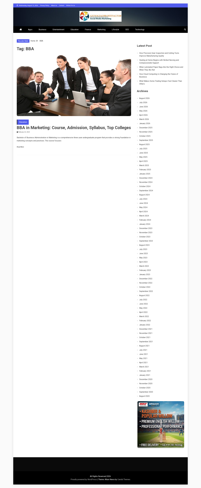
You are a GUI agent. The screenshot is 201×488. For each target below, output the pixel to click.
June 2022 (143, 304)
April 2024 (143, 211)
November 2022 (145, 283)
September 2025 (146, 140)
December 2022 (145, 279)
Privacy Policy (44, 5)
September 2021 (146, 341)
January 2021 (144, 375)
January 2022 (144, 325)
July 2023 (143, 249)
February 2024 (145, 220)
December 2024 (145, 178)
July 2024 (143, 199)
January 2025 (144, 174)
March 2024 (144, 216)
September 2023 (146, 241)
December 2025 (145, 128)
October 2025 (144, 136)
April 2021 (143, 362)
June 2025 (143, 153)
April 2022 (143, 312)
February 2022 (145, 321)
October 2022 (144, 287)
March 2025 (144, 165)
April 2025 (143, 161)
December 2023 (145, 228)
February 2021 (145, 371)
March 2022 (144, 316)
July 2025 (143, 149)
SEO (127, 29)
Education (75, 29)
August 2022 (144, 295)
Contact (61, 5)
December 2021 (145, 329)
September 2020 (146, 392)
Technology (139, 29)
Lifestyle (115, 29)
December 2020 (145, 379)
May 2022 (143, 308)
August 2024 (144, 195)
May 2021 (143, 358)
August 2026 (144, 98)
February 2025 (145, 169)
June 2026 (143, 107)
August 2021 (144, 346)
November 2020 (145, 383)
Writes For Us (70, 5)
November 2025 (145, 132)
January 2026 (144, 123)
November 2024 (145, 182)
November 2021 (145, 333)
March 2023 (144, 266)
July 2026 (143, 102)
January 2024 (144, 224)
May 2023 (143, 258)
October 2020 (144, 388)
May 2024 (143, 207)
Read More (20, 147)
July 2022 (143, 300)
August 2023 (144, 245)
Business (42, 29)
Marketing (101, 29)
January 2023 (144, 274)
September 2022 (146, 291)
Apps (30, 29)
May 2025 (143, 157)
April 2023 (143, 262)
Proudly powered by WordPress (84, 479)
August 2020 (144, 396)
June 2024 (143, 203)
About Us (54, 5)
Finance (88, 29)
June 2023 (143, 253)
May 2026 (143, 111)
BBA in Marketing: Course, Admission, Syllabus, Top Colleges (74, 127)
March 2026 (144, 119)
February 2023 (145, 270)
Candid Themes (123, 479)
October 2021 (144, 337)
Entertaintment (58, 29)
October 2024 (144, 186)
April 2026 (143, 115)
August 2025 (144, 144)
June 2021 (143, 354)
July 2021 (143, 350)
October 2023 (144, 237)
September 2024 (146, 190)
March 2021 (144, 367)
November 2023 (145, 232)
